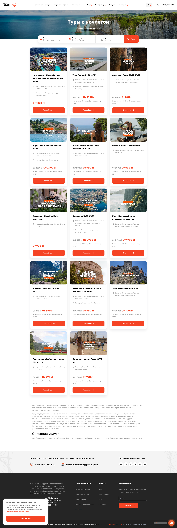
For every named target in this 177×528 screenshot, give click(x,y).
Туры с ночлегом (82, 494)
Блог (100, 499)
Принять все (26, 519)
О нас (101, 489)
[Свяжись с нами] (171, 523)
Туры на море (80, 499)
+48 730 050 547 (167, 5)
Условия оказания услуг (63, 524)
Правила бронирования (84, 505)
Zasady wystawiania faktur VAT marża (86, 524)
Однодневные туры (83, 489)
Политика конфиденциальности (17, 512)
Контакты (102, 505)
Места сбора (104, 494)
